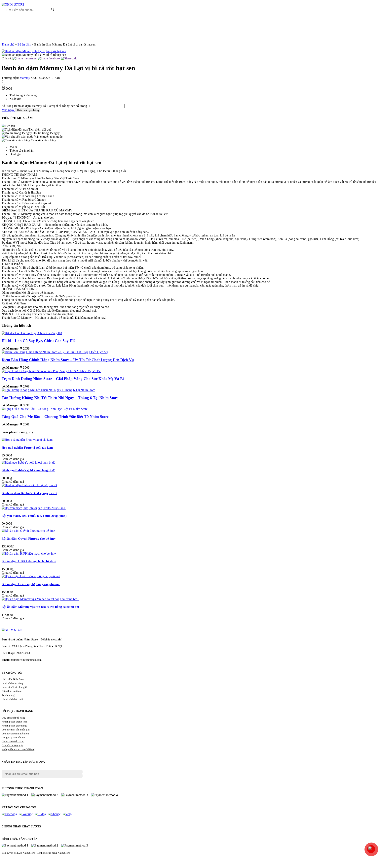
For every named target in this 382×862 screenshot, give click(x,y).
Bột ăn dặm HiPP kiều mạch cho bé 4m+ (29, 561)
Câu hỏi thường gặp (12, 745)
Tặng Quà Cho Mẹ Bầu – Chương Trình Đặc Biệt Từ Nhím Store (55, 417)
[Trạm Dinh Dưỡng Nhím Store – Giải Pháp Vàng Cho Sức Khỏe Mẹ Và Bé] (51, 371)
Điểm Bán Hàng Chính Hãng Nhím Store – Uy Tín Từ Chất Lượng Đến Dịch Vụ (68, 360)
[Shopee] (54, 814)
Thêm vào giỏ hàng (28, 110)
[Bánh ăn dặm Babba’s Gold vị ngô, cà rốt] (29, 485)
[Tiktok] (40, 814)
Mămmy (24, 77)
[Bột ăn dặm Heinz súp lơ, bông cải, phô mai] (31, 576)
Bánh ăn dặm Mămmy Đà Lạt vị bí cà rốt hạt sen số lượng (50, 106)
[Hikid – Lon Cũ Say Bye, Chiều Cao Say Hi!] (32, 333)
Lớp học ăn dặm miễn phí (15, 733)
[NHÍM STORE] (13, 630)
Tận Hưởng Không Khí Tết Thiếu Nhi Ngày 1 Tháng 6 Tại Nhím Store (60, 398)
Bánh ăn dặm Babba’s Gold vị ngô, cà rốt (29, 493)
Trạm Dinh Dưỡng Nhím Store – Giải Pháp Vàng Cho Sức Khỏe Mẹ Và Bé (63, 379)
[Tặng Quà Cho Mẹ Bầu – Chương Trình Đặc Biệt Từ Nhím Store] (45, 409)
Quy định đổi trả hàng (13, 717)
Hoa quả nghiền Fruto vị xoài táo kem (27, 447)
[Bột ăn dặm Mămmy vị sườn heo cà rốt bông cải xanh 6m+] (40, 599)
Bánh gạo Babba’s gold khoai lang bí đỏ (28, 470)
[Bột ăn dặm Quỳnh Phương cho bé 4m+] (28, 530)
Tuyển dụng (8, 694)
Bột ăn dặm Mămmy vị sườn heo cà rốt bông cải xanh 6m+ (41, 606)
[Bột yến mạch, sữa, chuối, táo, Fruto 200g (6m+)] (34, 508)
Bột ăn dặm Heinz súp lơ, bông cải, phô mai (31, 584)
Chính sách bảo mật (12, 698)
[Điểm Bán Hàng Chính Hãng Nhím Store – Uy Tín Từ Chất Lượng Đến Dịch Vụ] (55, 352)
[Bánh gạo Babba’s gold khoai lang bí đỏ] (28, 462)
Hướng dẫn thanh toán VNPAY (18, 749)
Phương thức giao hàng (14, 725)
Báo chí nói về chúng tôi (15, 687)
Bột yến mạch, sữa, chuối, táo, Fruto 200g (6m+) (34, 515)
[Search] (53, 10)
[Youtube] (26, 814)
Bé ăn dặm (24, 44)
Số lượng (7, 106)
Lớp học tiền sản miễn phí (16, 729)
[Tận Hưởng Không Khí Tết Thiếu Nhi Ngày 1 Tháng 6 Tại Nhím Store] (48, 390)
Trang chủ (8, 44)
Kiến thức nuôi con (12, 691)
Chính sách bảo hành (13, 741)
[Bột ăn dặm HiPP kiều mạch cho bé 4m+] (29, 553)
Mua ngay (8, 110)
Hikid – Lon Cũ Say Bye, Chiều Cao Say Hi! (38, 341)
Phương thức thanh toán (14, 721)
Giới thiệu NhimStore (13, 679)
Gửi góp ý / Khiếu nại (13, 737)
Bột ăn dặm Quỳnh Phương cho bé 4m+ (29, 538)
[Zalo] (67, 814)
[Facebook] (9, 814)
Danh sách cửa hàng (12, 683)
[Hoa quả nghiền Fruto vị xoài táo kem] (27, 439)
